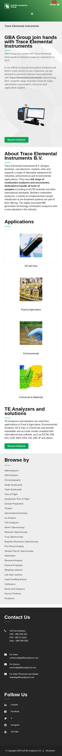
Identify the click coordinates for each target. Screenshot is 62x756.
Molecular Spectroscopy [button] (16, 532)
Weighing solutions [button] (13, 570)
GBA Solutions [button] (11, 475)
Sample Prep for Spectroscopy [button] (19, 551)
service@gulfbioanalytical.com (22, 667)
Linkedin (13, 705)
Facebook (14, 711)
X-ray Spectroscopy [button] (14, 537)
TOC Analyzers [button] (12, 522)
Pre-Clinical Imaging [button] (14, 546)
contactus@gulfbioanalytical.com (23, 658)
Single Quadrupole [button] (13, 485)
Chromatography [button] (13, 480)
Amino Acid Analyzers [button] (15, 589)
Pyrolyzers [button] (9, 598)
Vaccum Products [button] (13, 593)
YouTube (13, 732)
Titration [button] (8, 508)
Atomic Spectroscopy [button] (15, 527)
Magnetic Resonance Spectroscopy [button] (21, 541)
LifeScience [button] (10, 584)
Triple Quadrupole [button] (13, 489)
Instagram (14, 725)
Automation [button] (10, 555)
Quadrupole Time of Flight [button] (17, 499)
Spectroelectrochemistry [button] (16, 513)
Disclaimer (50, 751)
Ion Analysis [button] (10, 518)
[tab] (31, 470)
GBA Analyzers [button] (12, 470)
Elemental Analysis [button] (13, 560)
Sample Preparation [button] (14, 503)
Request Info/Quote (16, 140)
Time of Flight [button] (11, 494)
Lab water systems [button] (13, 574)
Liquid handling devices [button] (16, 579)
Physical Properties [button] (14, 565)
